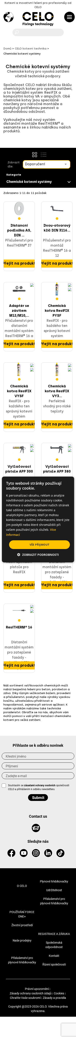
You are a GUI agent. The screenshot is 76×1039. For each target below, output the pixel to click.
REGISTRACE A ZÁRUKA (54, 934)
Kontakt (54, 955)
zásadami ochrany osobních (40, 785)
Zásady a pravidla (54, 997)
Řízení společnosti (54, 964)
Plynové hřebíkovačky (54, 881)
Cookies (59, 993)
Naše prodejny (22, 940)
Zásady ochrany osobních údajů (31, 993)
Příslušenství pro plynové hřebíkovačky (54, 901)
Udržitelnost (54, 890)
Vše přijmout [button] (40, 544)
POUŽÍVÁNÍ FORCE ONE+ (22, 914)
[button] (38, 554)
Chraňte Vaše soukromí (25, 997)
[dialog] (38, 519)
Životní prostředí (22, 925)
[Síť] (34, 154)
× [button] (67, 481)
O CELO (22, 886)
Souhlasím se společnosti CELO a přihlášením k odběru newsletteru (38, 787)
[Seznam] (43, 154)
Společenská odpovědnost (54, 945)
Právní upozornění (37, 989)
